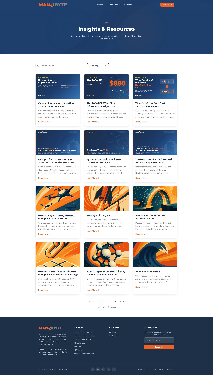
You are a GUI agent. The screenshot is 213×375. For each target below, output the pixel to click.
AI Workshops (79, 343)
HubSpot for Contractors (83, 332)
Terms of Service (158, 369)
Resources (113, 5)
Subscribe (159, 347)
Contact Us (167, 5)
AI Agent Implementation (84, 354)
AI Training (78, 350)
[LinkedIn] (98, 369)
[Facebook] (93, 369)
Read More (43, 122)
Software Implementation (84, 336)
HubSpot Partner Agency (84, 339)
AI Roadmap (79, 347)
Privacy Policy (143, 369)
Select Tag (93, 66)
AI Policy (170, 369)
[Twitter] (109, 369)
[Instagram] (103, 369)
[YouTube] (114, 369)
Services (99, 5)
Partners (128, 5)
